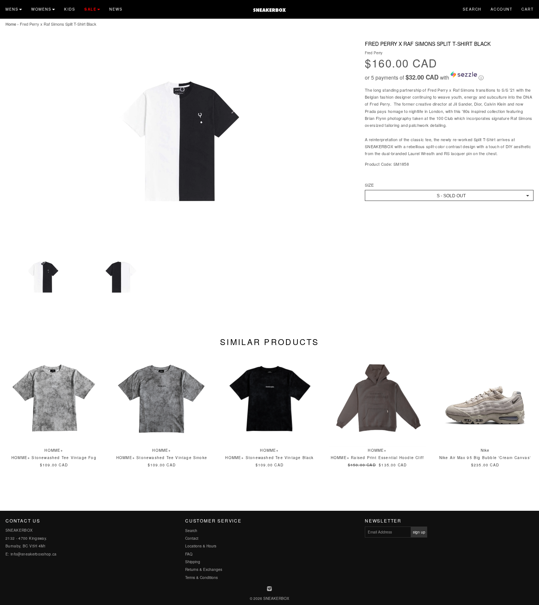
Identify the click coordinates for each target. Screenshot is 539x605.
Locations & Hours (200, 546)
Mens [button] (12, 9)
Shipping (192, 561)
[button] (449, 76)
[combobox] (449, 195)
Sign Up (419, 532)
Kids (69, 9)
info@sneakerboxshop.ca (34, 554)
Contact (191, 538)
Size (369, 185)
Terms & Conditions (201, 577)
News (115, 9)
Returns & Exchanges (203, 569)
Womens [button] (41, 9)
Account (502, 9)
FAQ (188, 554)
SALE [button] (90, 9)
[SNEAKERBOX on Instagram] (269, 589)
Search (472, 9)
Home (11, 24)
